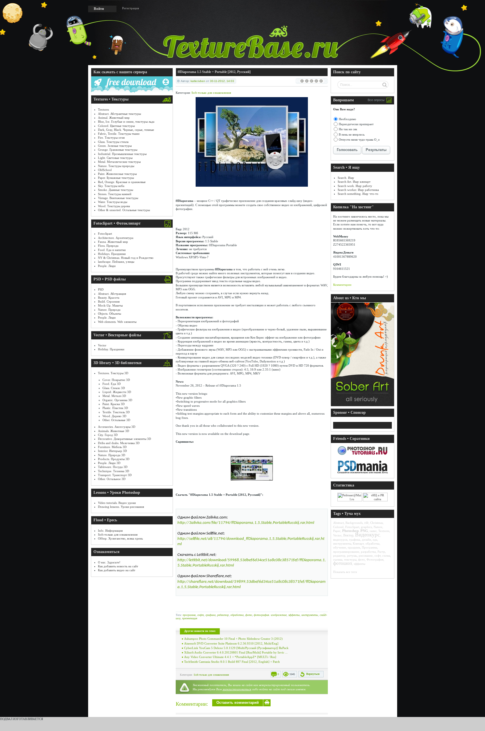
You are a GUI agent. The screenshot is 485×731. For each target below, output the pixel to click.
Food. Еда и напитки (112, 250)
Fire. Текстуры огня (111, 137)
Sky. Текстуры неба (111, 186)
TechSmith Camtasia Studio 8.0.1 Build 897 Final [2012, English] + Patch (232, 661)
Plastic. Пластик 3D (115, 408)
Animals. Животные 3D (113, 431)
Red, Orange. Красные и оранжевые (122, 182)
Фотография (375, 559)
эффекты (294, 614)
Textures (103, 109)
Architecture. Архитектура (115, 237)
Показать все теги (345, 572)
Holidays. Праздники (112, 253)
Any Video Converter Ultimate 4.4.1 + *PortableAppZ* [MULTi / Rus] (230, 657)
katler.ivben (198, 81)
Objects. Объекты (109, 313)
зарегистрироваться (237, 689)
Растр (381, 551)
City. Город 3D (108, 435)
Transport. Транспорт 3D (115, 475)
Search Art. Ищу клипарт (354, 181)
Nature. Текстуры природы (116, 166)
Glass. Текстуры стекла (113, 141)
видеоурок (340, 539)
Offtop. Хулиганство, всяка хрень (120, 538)
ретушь (352, 555)
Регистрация (130, 8)
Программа (369, 547)
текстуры (350, 559)
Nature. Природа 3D (111, 455)
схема (386, 555)
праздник (354, 547)
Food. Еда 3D (111, 383)
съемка (337, 559)
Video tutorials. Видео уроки (117, 502)
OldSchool (105, 170)
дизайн (366, 539)
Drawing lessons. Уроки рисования (121, 506)
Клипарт (358, 543)
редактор (223, 614)
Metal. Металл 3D (114, 396)
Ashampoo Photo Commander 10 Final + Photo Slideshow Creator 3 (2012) (233, 638)
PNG (364, 531)
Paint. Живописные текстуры (117, 173)
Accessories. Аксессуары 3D (116, 426)
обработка (237, 614)
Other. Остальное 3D (111, 479)
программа (189, 614)
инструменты (309, 614)
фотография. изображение (270, 614)
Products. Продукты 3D (113, 459)
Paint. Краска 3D (113, 404)
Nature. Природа (109, 309)
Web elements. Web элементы (117, 321)
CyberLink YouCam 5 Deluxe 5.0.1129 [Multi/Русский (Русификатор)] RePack (236, 648)
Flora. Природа (108, 245)
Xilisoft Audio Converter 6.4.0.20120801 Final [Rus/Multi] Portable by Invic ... (236, 652)
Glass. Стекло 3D (113, 388)
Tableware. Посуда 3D (112, 467)
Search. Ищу (346, 177)
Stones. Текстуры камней (114, 194)
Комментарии (342, 284)
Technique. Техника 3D (113, 471)
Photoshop (350, 531)
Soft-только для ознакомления (118, 534)
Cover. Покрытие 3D (116, 380)
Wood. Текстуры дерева (114, 206)
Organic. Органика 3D (117, 400)
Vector (102, 345)
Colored (338, 527)
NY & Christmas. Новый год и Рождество (126, 257)
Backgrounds (354, 522)
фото (248, 614)
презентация (189, 618)
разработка (368, 551)
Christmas (376, 522)
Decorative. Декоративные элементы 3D (124, 438)
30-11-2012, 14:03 (222, 81)
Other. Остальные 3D (116, 420)
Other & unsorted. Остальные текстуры (124, 210)
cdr (366, 523)
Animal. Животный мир (114, 117)
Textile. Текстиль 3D (116, 412)
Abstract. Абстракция (112, 293)
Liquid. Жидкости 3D (116, 392)
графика (210, 614)
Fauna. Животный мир (113, 241)
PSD (101, 289)
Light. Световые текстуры (115, 157)
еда (375, 539)
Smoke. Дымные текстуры (115, 189)
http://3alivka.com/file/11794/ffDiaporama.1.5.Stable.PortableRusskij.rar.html (245, 523)
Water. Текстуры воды (112, 202)
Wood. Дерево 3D (114, 416)
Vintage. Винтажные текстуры (118, 198)
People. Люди (107, 266)
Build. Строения (109, 301)
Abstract (338, 522)
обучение (339, 547)
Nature (378, 527)
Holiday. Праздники (111, 349)
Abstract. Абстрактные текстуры (119, 113)
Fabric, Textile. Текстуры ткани (118, 133)
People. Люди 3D (109, 463)
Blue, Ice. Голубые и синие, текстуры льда (126, 121)
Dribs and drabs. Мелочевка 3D (118, 443)
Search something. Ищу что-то (358, 193)
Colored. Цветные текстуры (116, 125)
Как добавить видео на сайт (116, 570)
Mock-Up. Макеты (110, 305)
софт (200, 614)
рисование (366, 555)
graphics (366, 527)
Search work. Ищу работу (355, 186)
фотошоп (342, 563)
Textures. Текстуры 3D (113, 373)
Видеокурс (367, 535)
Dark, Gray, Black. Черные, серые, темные (126, 129)
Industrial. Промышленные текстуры (122, 154)
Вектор (348, 535)
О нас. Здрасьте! (109, 562)
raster (373, 531)
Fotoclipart (105, 233)
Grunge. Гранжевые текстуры (117, 149)
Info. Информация (110, 530)
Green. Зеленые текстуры (115, 145)
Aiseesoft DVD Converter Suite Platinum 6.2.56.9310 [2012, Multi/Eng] (231, 643)
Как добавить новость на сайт (118, 566)
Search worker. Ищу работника (358, 189)
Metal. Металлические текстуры (119, 161)
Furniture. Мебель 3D (112, 447)
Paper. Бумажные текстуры (116, 177)
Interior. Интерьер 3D (112, 451)
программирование (346, 551)
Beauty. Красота (108, 297)
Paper (336, 531)
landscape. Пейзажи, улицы (116, 261)
